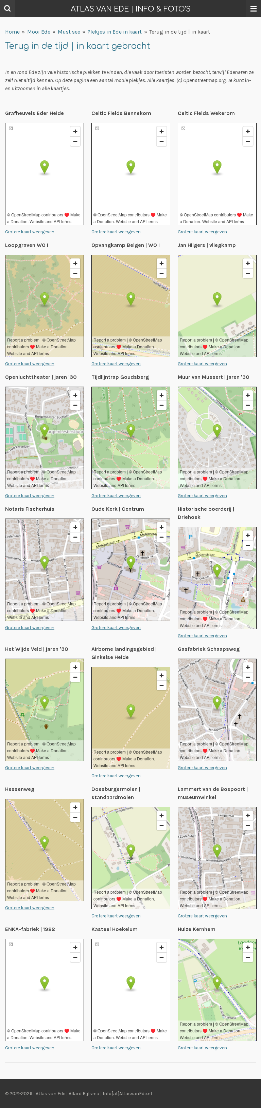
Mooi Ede (38, 31)
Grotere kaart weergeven (29, 231)
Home (12, 31)
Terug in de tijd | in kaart (179, 31)
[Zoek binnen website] (7, 8)
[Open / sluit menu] (253, 8)
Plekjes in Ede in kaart (114, 31)
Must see (69, 31)
